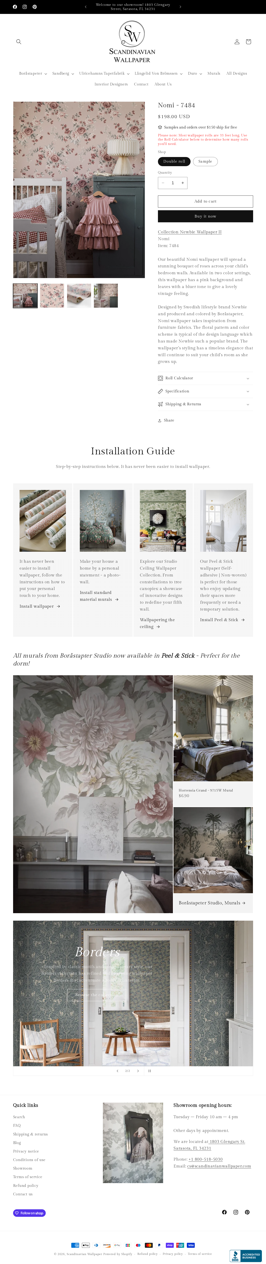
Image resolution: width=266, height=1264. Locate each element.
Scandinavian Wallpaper (84, 1254)
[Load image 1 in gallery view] (25, 295)
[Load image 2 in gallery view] (52, 295)
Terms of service (27, 1177)
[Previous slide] (117, 1071)
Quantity (165, 173)
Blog (17, 1143)
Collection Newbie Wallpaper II (190, 232)
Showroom (22, 1168)
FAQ (17, 1125)
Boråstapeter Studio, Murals (209, 903)
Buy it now (206, 216)
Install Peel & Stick (219, 620)
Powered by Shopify (117, 1254)
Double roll (174, 161)
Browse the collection (169, 1036)
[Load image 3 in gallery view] (79, 295)
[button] (19, 41)
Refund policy (25, 1185)
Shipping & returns (30, 1134)
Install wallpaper (37, 606)
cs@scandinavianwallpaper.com (219, 1166)
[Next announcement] (180, 7)
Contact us (23, 1194)
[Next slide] (138, 1071)
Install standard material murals (96, 596)
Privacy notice (26, 1151)
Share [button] (169, 420)
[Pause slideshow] (148, 1071)
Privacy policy (173, 1254)
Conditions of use (29, 1160)
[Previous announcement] (85, 7)
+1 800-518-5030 (205, 1159)
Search (19, 1117)
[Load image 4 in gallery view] (106, 295)
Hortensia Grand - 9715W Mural (206, 790)
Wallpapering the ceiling (157, 624)
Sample (205, 161)
